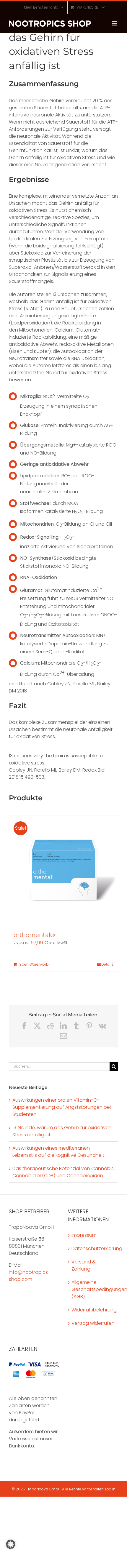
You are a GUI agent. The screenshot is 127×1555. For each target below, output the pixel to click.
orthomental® (34, 934)
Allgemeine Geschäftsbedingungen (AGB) (93, 1289)
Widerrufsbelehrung (93, 1309)
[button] (10, 1544)
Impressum (84, 1235)
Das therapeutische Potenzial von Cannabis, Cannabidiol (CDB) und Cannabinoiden (63, 1172)
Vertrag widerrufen (93, 1323)
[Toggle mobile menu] (115, 23)
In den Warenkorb (33, 964)
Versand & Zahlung (83, 1265)
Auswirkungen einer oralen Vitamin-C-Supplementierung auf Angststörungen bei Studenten (61, 1107)
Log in (110, 1489)
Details (107, 964)
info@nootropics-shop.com (29, 1276)
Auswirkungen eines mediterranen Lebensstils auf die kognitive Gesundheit (58, 1152)
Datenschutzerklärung (93, 1248)
